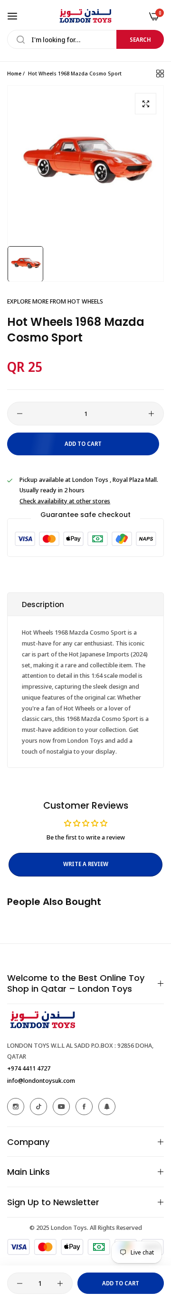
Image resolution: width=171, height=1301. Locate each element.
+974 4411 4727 (28, 1068)
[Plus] (151, 413)
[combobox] (85, 39)
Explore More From (55, 301)
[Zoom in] (145, 103)
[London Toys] (85, 16)
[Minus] (19, 413)
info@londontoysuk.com (41, 1080)
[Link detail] (15, 1106)
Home (14, 73)
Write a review (85, 864)
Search (140, 40)
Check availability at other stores (64, 501)
